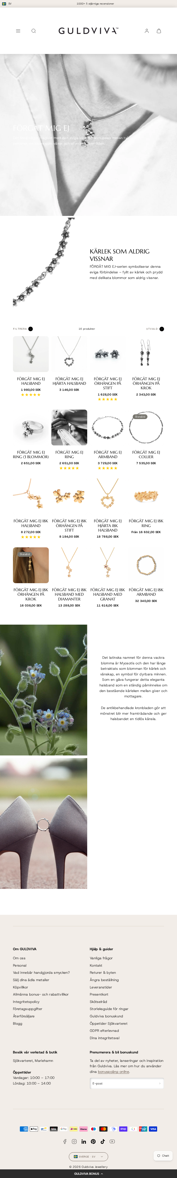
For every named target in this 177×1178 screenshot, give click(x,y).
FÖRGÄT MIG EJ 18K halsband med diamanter (69, 594)
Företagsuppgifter (27, 1009)
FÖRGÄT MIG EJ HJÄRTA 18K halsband (108, 526)
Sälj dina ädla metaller (31, 980)
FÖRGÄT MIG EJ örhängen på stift (108, 384)
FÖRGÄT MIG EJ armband (108, 454)
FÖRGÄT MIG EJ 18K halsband (31, 523)
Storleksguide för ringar (109, 1009)
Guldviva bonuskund (106, 1016)
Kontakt (96, 965)
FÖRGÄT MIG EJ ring (69, 454)
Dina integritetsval (104, 1038)
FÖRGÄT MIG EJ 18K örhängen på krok (31, 594)
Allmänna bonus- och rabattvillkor (41, 994)
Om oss (19, 958)
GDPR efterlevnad (104, 1030)
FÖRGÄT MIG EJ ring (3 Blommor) (31, 454)
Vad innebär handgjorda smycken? (41, 972)
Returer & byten (103, 972)
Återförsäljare (24, 1016)
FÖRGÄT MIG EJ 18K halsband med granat (107, 594)
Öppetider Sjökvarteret (109, 1023)
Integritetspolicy (26, 1001)
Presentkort (99, 994)
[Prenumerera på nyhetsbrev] (160, 1083)
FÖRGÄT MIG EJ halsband (31, 381)
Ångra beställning (104, 980)
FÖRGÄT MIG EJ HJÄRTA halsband (69, 381)
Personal (20, 965)
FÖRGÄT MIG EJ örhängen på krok (146, 384)
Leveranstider (101, 987)
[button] (88, 1173)
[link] (147, 31)
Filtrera (20, 328)
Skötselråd (98, 1001)
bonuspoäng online (113, 1071)
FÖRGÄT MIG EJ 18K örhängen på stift (69, 526)
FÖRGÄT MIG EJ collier (146, 454)
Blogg (17, 1023)
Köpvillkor (20, 987)
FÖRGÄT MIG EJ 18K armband (146, 592)
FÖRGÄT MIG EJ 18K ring (146, 523)
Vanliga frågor (101, 958)
